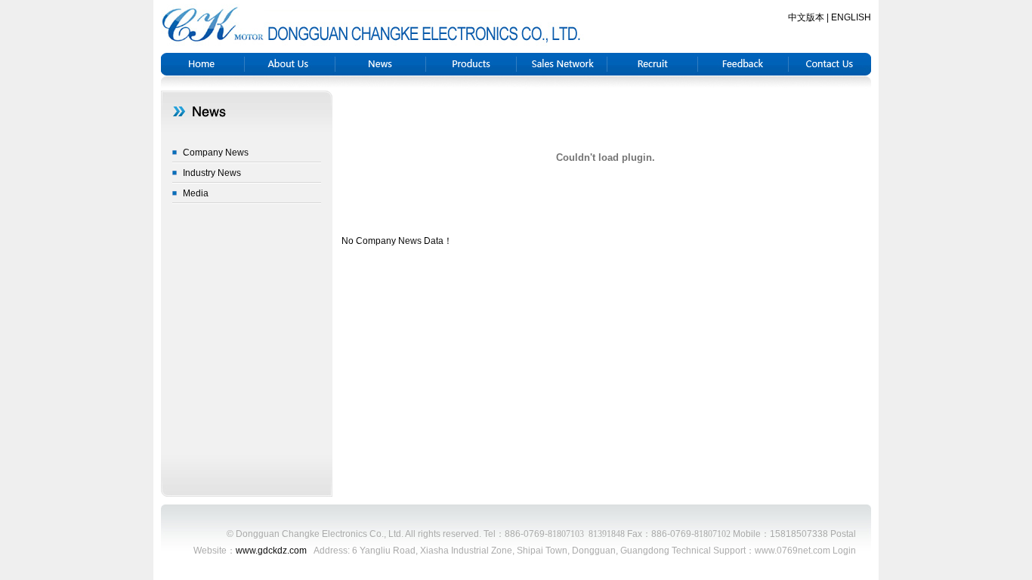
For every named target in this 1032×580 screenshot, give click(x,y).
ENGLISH (851, 17)
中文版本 (806, 17)
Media (196, 193)
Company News (216, 152)
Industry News (212, 173)
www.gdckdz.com (271, 550)
